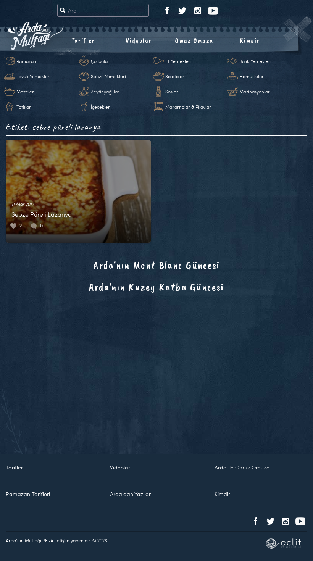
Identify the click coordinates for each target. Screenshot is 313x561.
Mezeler (25, 92)
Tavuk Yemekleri (33, 76)
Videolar (139, 40)
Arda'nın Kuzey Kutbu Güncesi (156, 286)
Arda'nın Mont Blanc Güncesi (157, 265)
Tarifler (83, 40)
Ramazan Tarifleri (28, 494)
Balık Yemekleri (255, 61)
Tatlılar (23, 107)
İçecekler (100, 107)
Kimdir (250, 40)
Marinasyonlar (254, 92)
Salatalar (174, 76)
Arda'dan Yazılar (130, 494)
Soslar (171, 92)
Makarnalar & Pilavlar (188, 107)
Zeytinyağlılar (105, 92)
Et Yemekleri (178, 61)
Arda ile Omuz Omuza (242, 467)
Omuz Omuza (194, 40)
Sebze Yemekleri (108, 76)
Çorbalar (100, 61)
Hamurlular (251, 76)
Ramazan (26, 61)
